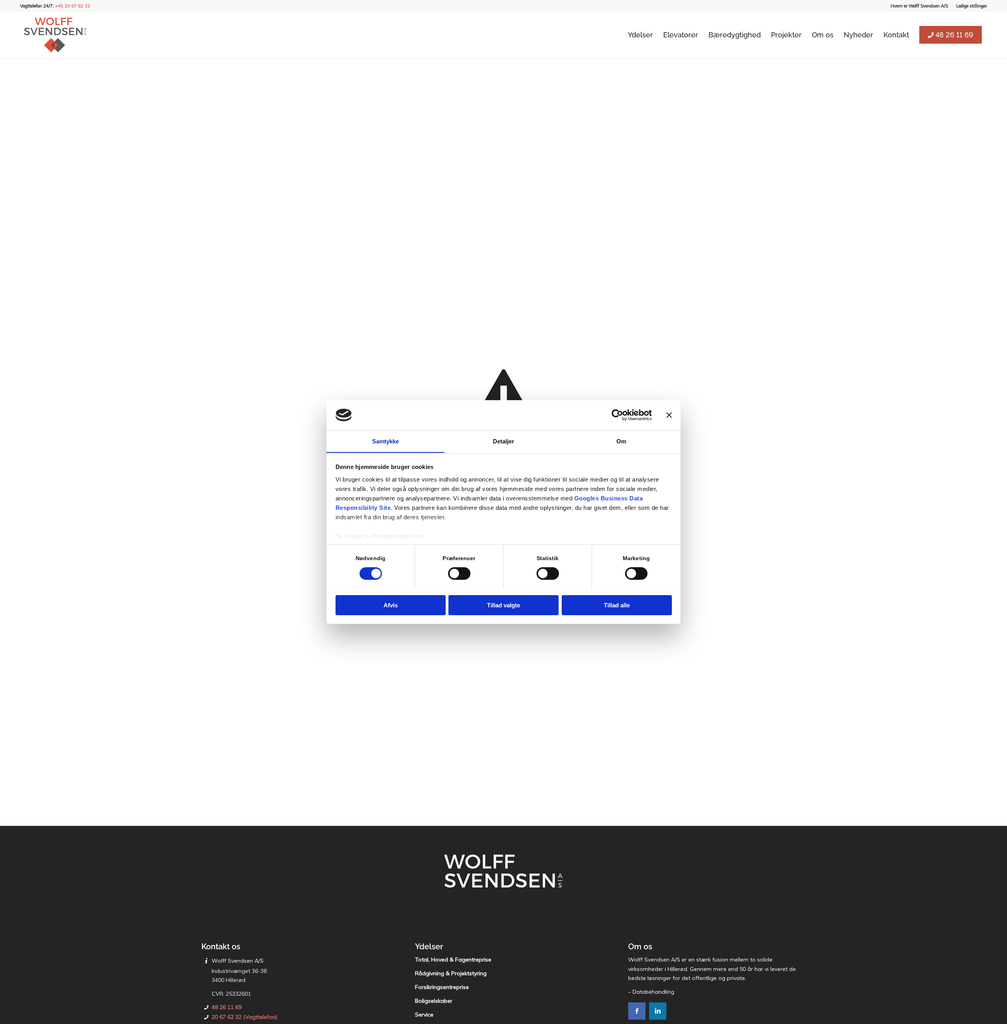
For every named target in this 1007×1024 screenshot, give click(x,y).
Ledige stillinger (971, 6)
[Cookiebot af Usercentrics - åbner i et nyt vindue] (617, 415)
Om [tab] (621, 441)
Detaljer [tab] (504, 441)
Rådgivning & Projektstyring (451, 973)
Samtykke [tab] (385, 441)
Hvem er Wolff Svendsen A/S (919, 6)
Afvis (391, 604)
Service (424, 1014)
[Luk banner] (669, 415)
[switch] (459, 573)
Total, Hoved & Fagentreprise (453, 959)
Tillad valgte (503, 604)
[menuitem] (919, 6)
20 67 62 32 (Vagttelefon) (244, 1016)
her (420, 535)
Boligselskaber (433, 1000)
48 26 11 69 (227, 1007)
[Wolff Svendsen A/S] (55, 35)
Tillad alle (617, 604)
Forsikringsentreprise (442, 987)
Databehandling (653, 991)
